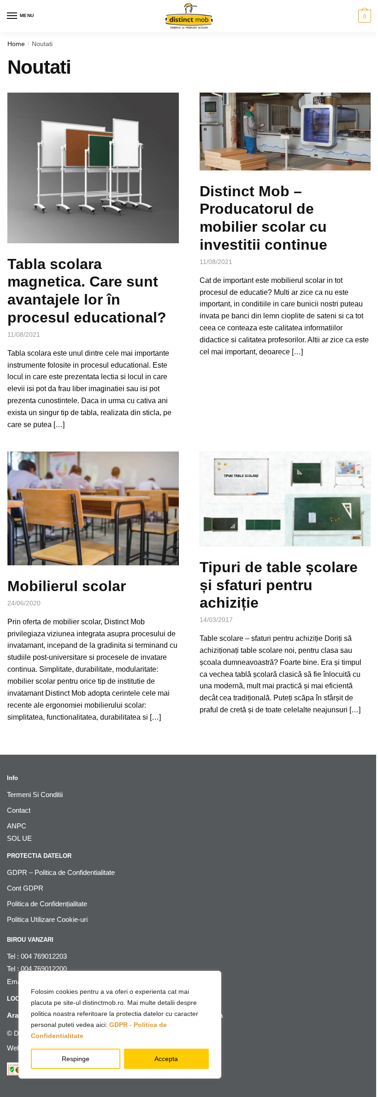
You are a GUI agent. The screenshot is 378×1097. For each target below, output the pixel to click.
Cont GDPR (25, 888)
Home (16, 43)
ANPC (16, 826)
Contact (18, 810)
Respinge (75, 1058)
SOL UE (19, 838)
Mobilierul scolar (66, 586)
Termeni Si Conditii (35, 794)
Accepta (166, 1058)
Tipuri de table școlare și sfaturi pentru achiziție (279, 585)
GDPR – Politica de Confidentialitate (61, 872)
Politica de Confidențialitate (47, 904)
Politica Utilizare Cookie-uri (47, 919)
